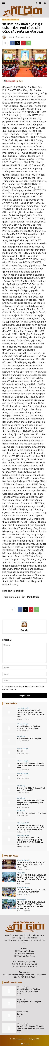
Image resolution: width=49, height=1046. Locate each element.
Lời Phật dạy (21, 736)
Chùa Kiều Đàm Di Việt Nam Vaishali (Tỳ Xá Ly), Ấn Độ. (28, 727)
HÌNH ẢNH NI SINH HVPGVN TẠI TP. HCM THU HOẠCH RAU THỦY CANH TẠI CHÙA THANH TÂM (30, 827)
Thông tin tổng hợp (11, 19)
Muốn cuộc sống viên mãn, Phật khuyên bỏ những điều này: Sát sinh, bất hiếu (30, 802)
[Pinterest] (23, 43)
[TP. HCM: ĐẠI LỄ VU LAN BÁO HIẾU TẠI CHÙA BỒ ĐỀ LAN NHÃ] (9, 892)
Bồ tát (19, 776)
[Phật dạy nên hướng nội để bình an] (9, 815)
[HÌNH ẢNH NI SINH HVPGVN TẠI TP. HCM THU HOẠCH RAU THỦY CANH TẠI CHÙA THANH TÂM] (9, 827)
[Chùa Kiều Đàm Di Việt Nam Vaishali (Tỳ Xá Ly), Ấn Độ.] (9, 728)
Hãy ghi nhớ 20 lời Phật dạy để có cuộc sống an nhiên (31, 789)
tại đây (19, 81)
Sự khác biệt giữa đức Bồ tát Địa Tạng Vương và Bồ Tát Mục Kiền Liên (30, 765)
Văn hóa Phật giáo (23, 723)
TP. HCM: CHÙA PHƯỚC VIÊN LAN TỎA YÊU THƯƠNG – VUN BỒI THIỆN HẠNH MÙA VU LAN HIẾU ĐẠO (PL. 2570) (31, 905)
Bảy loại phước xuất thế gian (29, 738)
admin (19, 731)
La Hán (20, 751)
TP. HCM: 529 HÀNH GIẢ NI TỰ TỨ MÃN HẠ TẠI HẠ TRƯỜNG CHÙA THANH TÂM (31, 865)
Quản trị (11, 37)
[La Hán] (9, 753)
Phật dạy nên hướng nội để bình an (31, 813)
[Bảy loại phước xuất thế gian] (9, 740)
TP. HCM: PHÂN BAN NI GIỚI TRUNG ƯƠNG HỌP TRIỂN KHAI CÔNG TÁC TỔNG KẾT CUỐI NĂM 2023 (30, 713)
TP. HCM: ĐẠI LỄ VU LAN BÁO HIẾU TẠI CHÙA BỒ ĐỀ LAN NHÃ (31, 891)
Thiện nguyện (21, 899)
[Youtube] (40, 3)
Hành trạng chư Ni (23, 708)
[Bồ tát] (9, 778)
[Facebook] (36, 3)
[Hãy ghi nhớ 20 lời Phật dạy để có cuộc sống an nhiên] (9, 790)
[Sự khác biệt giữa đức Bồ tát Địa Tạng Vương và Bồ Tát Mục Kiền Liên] (9, 765)
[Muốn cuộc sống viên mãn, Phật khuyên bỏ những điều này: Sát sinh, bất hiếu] (9, 802)
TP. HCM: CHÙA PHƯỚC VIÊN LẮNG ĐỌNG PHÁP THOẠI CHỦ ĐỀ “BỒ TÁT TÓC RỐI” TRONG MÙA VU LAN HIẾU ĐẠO (31, 878)
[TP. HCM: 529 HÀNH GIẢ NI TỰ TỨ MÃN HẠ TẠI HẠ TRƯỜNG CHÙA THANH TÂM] (9, 864)
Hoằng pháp (21, 872)
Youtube (26, 1044)
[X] (17, 43)
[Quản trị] (4, 37)
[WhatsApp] (28, 43)
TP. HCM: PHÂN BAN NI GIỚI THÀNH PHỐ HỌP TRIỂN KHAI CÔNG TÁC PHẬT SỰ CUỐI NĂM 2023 (30, 841)
